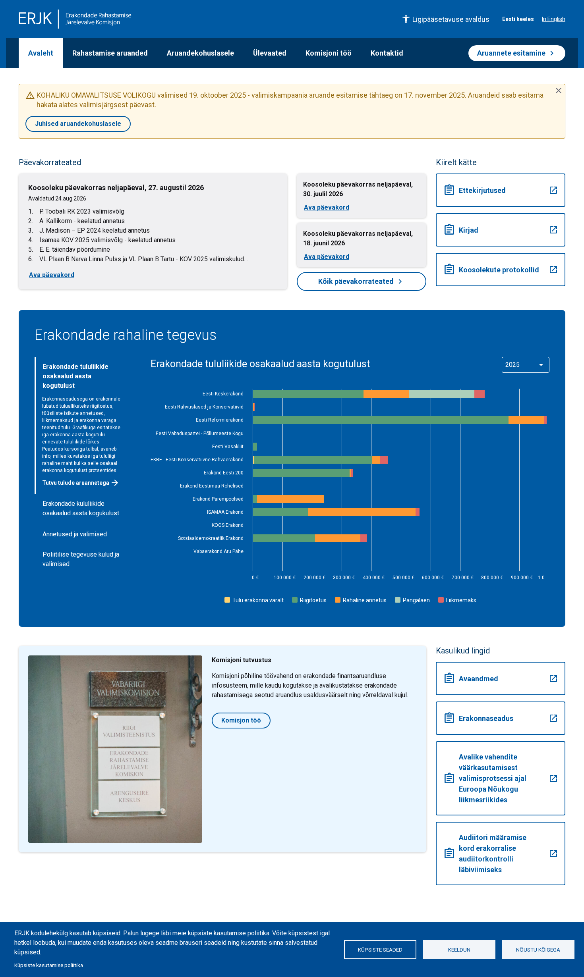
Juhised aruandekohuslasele (78, 123)
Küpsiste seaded (380, 949)
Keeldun (459, 949)
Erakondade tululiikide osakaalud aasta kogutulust (75, 376)
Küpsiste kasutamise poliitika (48, 965)
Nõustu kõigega (538, 949)
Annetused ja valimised (75, 534)
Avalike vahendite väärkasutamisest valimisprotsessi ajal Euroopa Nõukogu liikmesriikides (500, 778)
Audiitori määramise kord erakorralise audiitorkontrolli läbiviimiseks (500, 853)
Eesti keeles (518, 19)
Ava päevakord (51, 275)
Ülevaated (269, 53)
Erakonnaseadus (500, 718)
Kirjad (500, 230)
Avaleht (40, 53)
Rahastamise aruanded (110, 53)
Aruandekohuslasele (200, 53)
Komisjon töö (241, 720)
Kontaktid (387, 53)
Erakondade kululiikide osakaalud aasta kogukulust (81, 508)
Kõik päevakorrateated (361, 281)
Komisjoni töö (329, 53)
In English (553, 19)
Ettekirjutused (500, 190)
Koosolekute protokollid (500, 269)
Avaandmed (500, 678)
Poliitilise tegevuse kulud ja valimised (81, 559)
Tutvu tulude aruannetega (81, 483)
